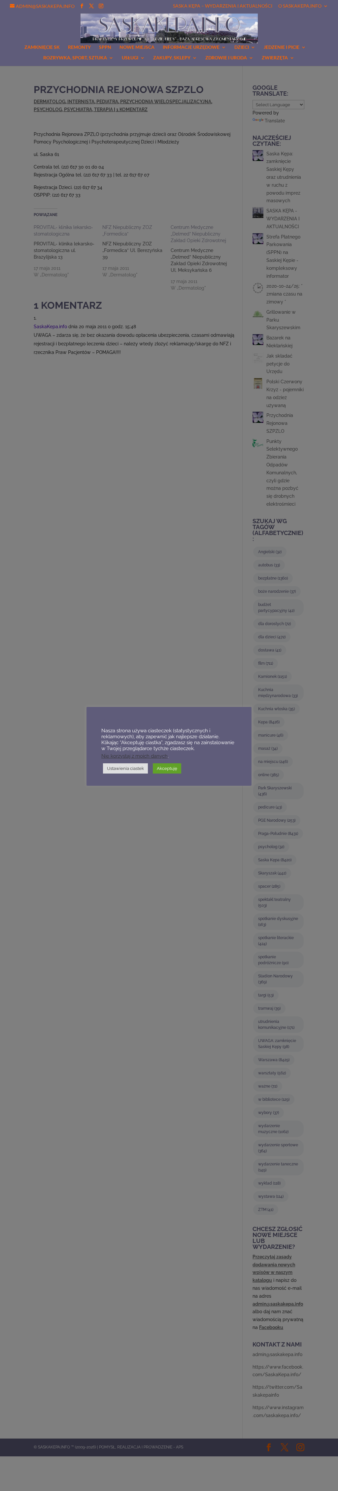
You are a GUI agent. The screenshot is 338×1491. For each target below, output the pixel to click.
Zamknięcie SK (42, 47)
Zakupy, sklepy (171, 57)
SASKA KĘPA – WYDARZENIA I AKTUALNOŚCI (222, 6)
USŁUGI (130, 57)
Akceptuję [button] (167, 768)
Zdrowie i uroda (226, 57)
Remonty (79, 47)
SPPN (105, 47)
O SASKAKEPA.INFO (299, 6)
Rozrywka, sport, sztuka (75, 57)
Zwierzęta (275, 57)
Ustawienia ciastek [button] (125, 768)
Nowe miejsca (136, 47)
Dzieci (241, 47)
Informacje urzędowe (191, 47)
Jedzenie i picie (281, 47)
